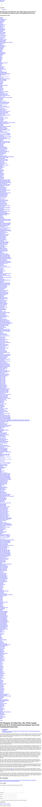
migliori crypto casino (3, 300)
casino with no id (3, 336)
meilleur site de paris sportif (4, 234)
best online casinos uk (3, 548)
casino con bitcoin (3, 301)
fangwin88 (1, 332)
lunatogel (1, 278)
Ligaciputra (2, 587)
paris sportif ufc (2, 233)
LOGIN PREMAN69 (3, 619)
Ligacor (1, 676)
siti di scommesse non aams (4, 316)
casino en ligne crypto (3, 244)
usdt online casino (3, 236)
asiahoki (1, 269)
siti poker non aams (3, 211)
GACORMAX (2, 20)
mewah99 (1, 82)
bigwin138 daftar (3, 716)
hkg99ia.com (2, 252)
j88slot (1, 431)
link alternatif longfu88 (3, 653)
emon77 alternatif (3, 32)
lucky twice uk (2, 67)
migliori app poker (3, 564)
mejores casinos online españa (5, 371)
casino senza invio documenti (4, 229)
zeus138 (1, 600)
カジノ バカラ (2, 96)
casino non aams (2, 74)
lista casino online (3, 387)
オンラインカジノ (3, 101)
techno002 (1, 47)
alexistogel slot (2, 660)
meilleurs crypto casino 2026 (4, 185)
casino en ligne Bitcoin (3, 362)
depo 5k (1, 100)
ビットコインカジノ (3, 104)
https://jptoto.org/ (2, 294)
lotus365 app (2, 532)
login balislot (2, 119)
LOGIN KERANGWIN (4, 615)
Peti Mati (1, 702)
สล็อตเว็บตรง (2, 108)
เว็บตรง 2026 (2, 198)
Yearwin (1, 130)
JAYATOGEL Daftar (3, 703)
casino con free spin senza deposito (5, 525)
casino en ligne (2, 158)
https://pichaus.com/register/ (4, 700)
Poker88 (1, 466)
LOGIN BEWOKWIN (4, 612)
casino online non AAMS (4, 157)
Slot (0, 75)
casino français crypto (3, 187)
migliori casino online (3, 163)
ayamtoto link (2, 406)
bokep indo (2, 88)
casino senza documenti (4, 85)
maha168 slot (2, 30)
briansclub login (2, 53)
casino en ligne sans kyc (4, 397)
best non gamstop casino (4, 293)
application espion (3, 438)
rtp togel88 (1, 592)
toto (0, 635)
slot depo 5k (2, 174)
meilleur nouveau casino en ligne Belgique (7, 156)
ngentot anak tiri (2, 658)
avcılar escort (2, 34)
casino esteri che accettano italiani (5, 126)
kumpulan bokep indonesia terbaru (5, 451)
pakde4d (1, 86)
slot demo (1, 271)
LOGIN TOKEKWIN (3, 620)
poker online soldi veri (3, 194)
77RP (1, 70)
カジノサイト (2, 460)
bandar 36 (1, 530)
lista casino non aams (3, 155)
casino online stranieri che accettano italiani (7, 496)
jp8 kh (1, 60)
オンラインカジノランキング (5, 266)
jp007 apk (1, 655)
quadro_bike (5, 729)
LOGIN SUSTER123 (3, 622)
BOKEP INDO (2, 435)
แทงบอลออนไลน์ (3, 35)
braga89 (1, 167)
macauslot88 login (3, 309)
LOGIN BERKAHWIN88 (4, 621)
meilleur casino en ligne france (5, 95)
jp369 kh (1, 57)
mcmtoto (1, 717)
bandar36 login (2, 651)
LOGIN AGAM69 (3, 613)
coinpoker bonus (2, 288)
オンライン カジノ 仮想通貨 (5, 133)
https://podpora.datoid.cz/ (4, 699)
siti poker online (2, 314)
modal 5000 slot (2, 584)
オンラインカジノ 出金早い (5, 536)
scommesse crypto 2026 (4, 117)
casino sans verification (3, 148)
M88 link (1, 272)
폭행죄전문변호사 (3, 489)
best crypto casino (3, 291)
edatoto (1, 44)
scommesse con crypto (3, 195)
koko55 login (2, 606)
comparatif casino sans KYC (4, 321)
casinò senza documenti (4, 159)
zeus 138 (1, 674)
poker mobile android (3, 492)
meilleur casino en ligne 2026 (4, 365)
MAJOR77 (2, 48)
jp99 (0, 59)
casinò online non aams (4, 298)
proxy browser (2, 143)
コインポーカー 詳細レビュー (5, 227)
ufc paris (1, 444)
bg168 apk (1, 656)
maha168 (1, 31)
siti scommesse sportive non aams (5, 555)
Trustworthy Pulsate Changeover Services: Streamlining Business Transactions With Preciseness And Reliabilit (18, 780)
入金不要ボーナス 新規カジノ (5, 535)
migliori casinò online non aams (5, 114)
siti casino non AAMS (3, 260)
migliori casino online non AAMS (5, 273)
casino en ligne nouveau (4, 232)
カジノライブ (2, 538)
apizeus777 (2, 669)
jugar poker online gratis (4, 408)
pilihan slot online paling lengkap (5, 711)
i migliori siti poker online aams (5, 360)
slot (0, 636)
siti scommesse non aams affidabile (5, 136)
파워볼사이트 (2, 501)
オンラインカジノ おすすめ (5, 463)
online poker (2, 400)
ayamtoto (1, 83)
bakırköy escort (2, 28)
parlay (1, 310)
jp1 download (2, 657)
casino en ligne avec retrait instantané (6, 97)
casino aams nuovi (3, 440)
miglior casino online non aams (5, 138)
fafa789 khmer (2, 166)
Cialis (1, 168)
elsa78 (1, 64)
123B (1, 485)
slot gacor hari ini (3, 40)
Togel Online (2, 688)
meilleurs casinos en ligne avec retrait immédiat (7, 122)
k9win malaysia (2, 427)
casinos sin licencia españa (4, 103)
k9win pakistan (2, 26)
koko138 (1, 25)
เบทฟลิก (1, 715)
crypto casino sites (3, 520)
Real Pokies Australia (3, 72)
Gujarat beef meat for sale (4, 556)
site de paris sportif (3, 528)
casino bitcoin (2, 280)
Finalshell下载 (2, 701)
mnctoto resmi (2, 470)
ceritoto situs (2, 468)
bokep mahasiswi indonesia (4, 434)
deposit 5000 (2, 173)
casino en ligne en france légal (5, 330)
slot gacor (1, 18)
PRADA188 (2, 629)
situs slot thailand (3, 41)
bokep (1, 50)
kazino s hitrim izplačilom (4, 91)
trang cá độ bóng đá (3, 498)
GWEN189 (2, 409)
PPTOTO (1, 17)
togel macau (2, 671)
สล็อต (1, 661)
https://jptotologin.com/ (3, 297)
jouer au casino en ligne (4, 339)
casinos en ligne (2, 348)
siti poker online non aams (4, 324)
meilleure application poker (4, 123)
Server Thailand (2, 201)
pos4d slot (1, 693)
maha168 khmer (2, 29)
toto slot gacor (2, 491)
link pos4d (1, 144)
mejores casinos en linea (4, 356)
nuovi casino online (3, 137)
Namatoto (1, 649)
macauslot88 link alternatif (4, 241)
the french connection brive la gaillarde (6, 42)
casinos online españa (3, 357)
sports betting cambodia (4, 645)
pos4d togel (2, 641)
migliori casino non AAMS (4, 426)
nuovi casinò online (3, 79)
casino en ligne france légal (4, 345)
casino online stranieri (3, 150)
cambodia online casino (4, 62)
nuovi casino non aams (3, 375)
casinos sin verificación (3, 465)
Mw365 (1, 63)
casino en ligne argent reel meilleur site (6, 322)
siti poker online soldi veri (4, 519)
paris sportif (2, 208)
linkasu (1, 471)
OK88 (1, 84)
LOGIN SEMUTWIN (3, 581)
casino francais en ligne (4, 93)
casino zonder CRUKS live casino (5, 695)
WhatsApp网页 (2, 646)
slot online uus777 (3, 714)
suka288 (1, 140)
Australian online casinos (4, 607)
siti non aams (2, 162)
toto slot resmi (2, 675)
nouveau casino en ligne (4, 112)
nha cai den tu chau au (3, 464)
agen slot (1, 668)
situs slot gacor (2, 43)
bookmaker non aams (3, 448)
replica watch (2, 654)
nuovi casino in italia (3, 196)
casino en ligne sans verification (5, 184)
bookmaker (2, 135)
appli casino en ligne (3, 204)
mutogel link (2, 633)
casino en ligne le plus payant (4, 352)
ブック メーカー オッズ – (4, 537)
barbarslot (1, 605)
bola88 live (2, 650)
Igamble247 (2, 92)
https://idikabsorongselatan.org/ (5, 78)
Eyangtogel (2, 708)
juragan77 (1, 672)
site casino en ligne (3, 574)
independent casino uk (3, 480)
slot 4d (1, 610)
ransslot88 (1, 430)
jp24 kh (1, 55)
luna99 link (2, 54)
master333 (1, 652)
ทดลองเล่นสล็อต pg (3, 639)
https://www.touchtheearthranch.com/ (6, 524)
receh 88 (1, 667)
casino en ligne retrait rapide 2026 (5, 394)
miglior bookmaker (3, 503)
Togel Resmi (2, 686)
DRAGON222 (2, 405)
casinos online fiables (3, 228)
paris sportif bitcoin (3, 191)
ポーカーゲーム (3, 437)
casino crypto (2, 161)
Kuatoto (1, 49)
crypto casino (2, 245)
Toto (0, 634)
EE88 (1, 533)
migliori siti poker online (4, 160)
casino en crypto (2, 110)
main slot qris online (3, 595)
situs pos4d (2, 178)
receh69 (1, 599)
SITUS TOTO (2, 631)
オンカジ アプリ (3, 197)
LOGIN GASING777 (3, 624)
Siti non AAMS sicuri (3, 147)
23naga (1, 521)
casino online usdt (3, 237)
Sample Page (4, 9)
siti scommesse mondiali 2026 (5, 213)
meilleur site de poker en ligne (5, 527)
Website (1, 798)
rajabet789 (1, 353)
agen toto (1, 710)
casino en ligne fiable (3, 333)
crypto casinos (2, 206)
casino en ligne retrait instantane (5, 275)
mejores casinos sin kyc (4, 334)
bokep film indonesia (3, 694)
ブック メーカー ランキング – (5, 456)
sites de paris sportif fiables (4, 391)
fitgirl (11, 768)
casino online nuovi (3, 153)
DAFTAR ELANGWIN (4, 628)
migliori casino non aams (4, 515)
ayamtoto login (2, 608)
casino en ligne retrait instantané (5, 134)
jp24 (0, 56)
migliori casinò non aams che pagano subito (7, 539)
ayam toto (1, 680)
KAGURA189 (2, 648)
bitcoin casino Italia (3, 127)
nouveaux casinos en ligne (4, 373)
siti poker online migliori (4, 439)
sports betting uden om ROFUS (5, 73)
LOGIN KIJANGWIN (3, 578)
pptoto (1, 718)
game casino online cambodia (5, 534)
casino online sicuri (3, 274)
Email (1, 796)
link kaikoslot (2, 713)
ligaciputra (1, 602)
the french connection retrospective (5, 277)
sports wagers (2, 706)
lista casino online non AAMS (5, 129)
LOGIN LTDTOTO (3, 410)
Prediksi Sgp (2, 591)
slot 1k (1, 698)
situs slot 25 (2, 712)
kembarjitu (1, 217)
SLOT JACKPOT (3, 69)
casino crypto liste (3, 557)
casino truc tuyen (2, 37)
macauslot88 (2, 170)
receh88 (1, 99)
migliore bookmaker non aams (5, 388)
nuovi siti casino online (3, 386)
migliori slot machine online (4, 547)
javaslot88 (1, 23)
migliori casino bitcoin (3, 249)
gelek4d (1, 51)
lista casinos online (3, 358)
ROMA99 (1, 402)
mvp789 (1, 81)
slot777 (1, 665)
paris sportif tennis (3, 188)
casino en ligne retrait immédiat (5, 207)
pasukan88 (1, 404)
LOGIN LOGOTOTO (3, 442)
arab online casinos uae (3, 203)
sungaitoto (1, 118)
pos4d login (2, 139)
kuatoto (1, 604)
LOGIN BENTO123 (3, 580)
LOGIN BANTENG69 (4, 577)
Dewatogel (2, 659)
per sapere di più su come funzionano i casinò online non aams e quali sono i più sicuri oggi (15, 419)
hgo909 (1, 215)
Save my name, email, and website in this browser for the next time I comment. (14, 800)
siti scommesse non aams (4, 250)
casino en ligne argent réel (4, 347)
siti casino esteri (2, 149)
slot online (1, 68)
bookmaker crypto (3, 152)
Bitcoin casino (2, 393)
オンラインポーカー (3, 443)
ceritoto (1, 598)
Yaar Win (1, 77)
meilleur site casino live (4, 243)
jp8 (0, 61)
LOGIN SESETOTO (3, 432)
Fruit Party (1, 216)
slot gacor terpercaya (3, 593)
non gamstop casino (3, 19)
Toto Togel (2, 685)
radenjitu (1, 171)
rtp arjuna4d (2, 46)
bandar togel (2, 704)
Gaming (1, 720)
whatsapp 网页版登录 (3, 449)
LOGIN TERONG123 (3, 617)
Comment (2, 792)
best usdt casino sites (3, 399)
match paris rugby (3, 311)
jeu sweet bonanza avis (3, 445)
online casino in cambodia (4, 590)
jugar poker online (3, 436)
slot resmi (1, 681)
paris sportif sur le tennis (4, 225)
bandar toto (2, 66)
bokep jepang (2, 500)
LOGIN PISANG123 (3, 616)
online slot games (3, 486)
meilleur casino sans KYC (4, 565)
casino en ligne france (3, 109)
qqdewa (1, 637)
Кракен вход (2, 21)
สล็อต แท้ (1, 154)
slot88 (1, 105)
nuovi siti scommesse (3, 265)
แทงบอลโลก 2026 (3, 403)
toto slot (1, 90)
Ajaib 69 (1, 597)
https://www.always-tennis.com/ (5, 523)
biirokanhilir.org (2, 673)
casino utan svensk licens (4, 544)
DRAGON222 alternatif (4, 411)
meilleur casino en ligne (4, 319)
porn (0, 65)
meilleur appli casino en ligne (4, 102)
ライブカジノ (2, 461)
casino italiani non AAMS (4, 389)
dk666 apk (1, 589)
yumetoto (1, 38)
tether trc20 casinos (3, 493)
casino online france (3, 189)
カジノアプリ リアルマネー (5, 335)
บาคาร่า (1, 632)
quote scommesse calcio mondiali (5, 219)
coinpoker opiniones (3, 522)
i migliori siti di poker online (4, 151)
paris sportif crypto (3, 202)
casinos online (2, 369)
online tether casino (3, 302)
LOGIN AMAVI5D (3, 433)
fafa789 (1, 165)
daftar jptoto (2, 295)
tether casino (2, 484)
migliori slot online (3, 561)
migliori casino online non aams (5, 644)
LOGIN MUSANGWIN (4, 626)
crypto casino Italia (3, 80)
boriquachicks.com (3, 467)
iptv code (1, 664)
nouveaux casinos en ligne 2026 (5, 192)
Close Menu (2, 7)
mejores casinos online (3, 131)
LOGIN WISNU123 (3, 618)
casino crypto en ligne (3, 121)
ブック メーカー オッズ (4, 132)
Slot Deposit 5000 (3, 683)
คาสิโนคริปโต (2, 36)
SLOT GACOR (2, 376)
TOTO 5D (1, 267)
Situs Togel (2, 690)
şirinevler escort (2, 33)
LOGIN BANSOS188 (3, 611)
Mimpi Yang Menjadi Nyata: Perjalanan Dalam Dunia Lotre (9, 781)
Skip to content (2, 0)
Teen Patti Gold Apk (3, 39)
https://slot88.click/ (3, 317)
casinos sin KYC (2, 338)
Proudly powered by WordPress (5, 803)
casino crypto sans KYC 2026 (5, 205)
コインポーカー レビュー (4, 76)
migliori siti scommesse (3, 212)
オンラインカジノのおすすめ (5, 502)
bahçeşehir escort (3, 24)
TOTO (1, 663)
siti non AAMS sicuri (3, 643)
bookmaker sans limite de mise (5, 209)
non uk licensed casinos (4, 450)
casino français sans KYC (4, 290)
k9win (1, 428)
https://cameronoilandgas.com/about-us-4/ (6, 545)
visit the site (2, 582)
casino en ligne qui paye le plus (5, 111)
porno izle (1, 169)
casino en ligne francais (4, 507)
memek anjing (2, 705)
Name (1, 794)
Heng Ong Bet (2, 488)
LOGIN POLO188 (3, 576)
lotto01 (1, 707)
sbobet (1, 640)
